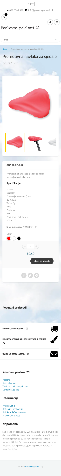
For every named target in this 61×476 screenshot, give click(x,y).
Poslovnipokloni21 (33, 466)
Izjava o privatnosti (11, 415)
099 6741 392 (16, 10)
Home (4, 49)
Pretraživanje (8, 405)
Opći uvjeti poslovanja (12, 409)
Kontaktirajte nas (10, 389)
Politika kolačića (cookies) (14, 412)
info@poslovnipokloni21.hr (41, 10)
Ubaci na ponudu (42, 261)
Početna (6, 379)
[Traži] (56, 39)
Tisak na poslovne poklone (14, 386)
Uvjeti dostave (9, 383)
